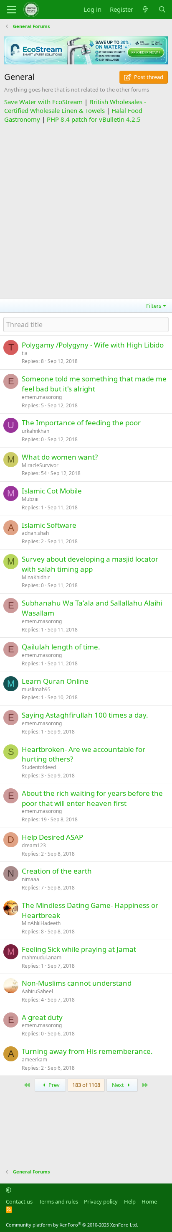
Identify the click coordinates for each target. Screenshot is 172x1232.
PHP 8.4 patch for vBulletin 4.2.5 (94, 119)
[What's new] (145, 9)
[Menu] (11, 9)
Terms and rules (58, 1201)
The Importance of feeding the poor (81, 422)
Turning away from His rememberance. (87, 1051)
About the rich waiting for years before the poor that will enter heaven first (92, 798)
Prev (53, 1085)
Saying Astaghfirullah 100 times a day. (85, 715)
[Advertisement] (86, 210)
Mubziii (30, 499)
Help (130, 1201)
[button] (8, 1189)
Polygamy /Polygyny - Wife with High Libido (93, 345)
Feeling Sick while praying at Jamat (79, 949)
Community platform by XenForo (72, 1225)
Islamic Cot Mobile (52, 491)
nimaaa (30, 879)
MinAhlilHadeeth (41, 923)
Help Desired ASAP (52, 837)
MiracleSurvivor (40, 465)
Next (118, 1085)
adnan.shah (35, 533)
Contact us (19, 1201)
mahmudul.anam (41, 957)
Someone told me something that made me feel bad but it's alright (94, 384)
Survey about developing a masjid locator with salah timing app (90, 564)
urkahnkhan (35, 431)
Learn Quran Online (55, 681)
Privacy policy (101, 1201)
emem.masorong (42, 397)
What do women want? (60, 457)
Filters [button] (153, 305)
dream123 (34, 845)
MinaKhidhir (36, 577)
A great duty (42, 1017)
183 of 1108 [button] (86, 1085)
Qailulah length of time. (61, 647)
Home (149, 1201)
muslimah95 (36, 689)
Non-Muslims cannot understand (77, 983)
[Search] (162, 9)
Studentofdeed (39, 767)
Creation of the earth (57, 871)
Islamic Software (49, 525)
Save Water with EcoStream (43, 101)
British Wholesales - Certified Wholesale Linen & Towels (75, 106)
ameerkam (34, 1059)
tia (25, 353)
